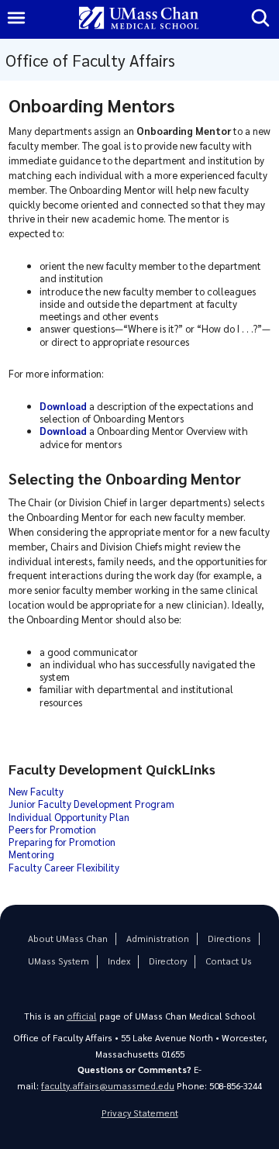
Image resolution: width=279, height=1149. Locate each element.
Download (63, 430)
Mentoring (31, 854)
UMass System (58, 961)
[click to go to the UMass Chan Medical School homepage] (139, 19)
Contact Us (228, 961)
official (82, 1016)
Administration (157, 938)
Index (119, 961)
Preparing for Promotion (62, 841)
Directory (168, 961)
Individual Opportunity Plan (69, 816)
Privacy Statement (140, 1113)
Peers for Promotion (52, 829)
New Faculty (36, 791)
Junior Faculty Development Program (91, 803)
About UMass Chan (68, 938)
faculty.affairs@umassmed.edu (107, 1086)
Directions (229, 938)
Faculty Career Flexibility (64, 867)
